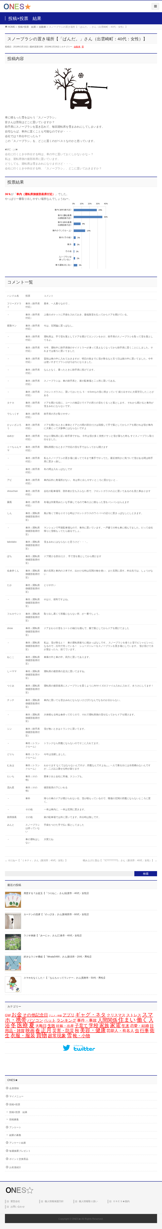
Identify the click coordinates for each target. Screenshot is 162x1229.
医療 (22, 1025)
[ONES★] (17, 8)
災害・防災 (63, 1030)
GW (8, 1015)
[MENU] (155, 6)
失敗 (51, 1025)
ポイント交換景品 (18, 1159)
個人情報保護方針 (54, 1201)
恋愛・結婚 (139, 1026)
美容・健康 (93, 1030)
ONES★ (76, 1219)
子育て (81, 1025)
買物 (41, 1035)
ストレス (133, 1015)
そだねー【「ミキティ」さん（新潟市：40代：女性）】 (36, 860)
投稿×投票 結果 (18, 1112)
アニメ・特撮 (55, 1015)
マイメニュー (16, 1096)
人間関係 (107, 1020)
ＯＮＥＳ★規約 (121, 1201)
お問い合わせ (17, 1206)
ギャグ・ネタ (90, 1014)
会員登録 (14, 1088)
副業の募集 (15, 1135)
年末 (125, 1025)
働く (142, 1020)
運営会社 (15, 1201)
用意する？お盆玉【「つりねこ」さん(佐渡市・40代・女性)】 (57, 893)
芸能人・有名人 (120, 1030)
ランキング (66, 1020)
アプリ (68, 1015)
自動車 (77, 46)
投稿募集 (14, 1119)
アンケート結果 (17, 1142)
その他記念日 (35, 1015)
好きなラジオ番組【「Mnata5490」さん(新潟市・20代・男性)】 (58, 956)
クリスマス (116, 1015)
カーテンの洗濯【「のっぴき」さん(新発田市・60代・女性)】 (57, 914)
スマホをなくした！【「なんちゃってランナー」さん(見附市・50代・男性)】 (65, 977)
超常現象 (57, 1035)
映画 (30, 1030)
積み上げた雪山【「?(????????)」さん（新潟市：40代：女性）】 (120, 860)
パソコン (35, 1020)
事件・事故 (87, 1020)
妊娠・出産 (65, 1026)
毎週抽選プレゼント (20, 1151)
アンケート (15, 1127)
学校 (94, 1025)
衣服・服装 (22, 1035)
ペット (50, 1020)
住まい (127, 1020)
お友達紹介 (15, 1167)
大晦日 (41, 1026)
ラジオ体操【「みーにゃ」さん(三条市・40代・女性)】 (53, 935)
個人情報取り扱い (88, 1201)
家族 (104, 1025)
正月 (46, 1030)
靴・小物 (81, 1035)
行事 (144, 1030)
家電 (115, 1025)
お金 (16, 1015)
